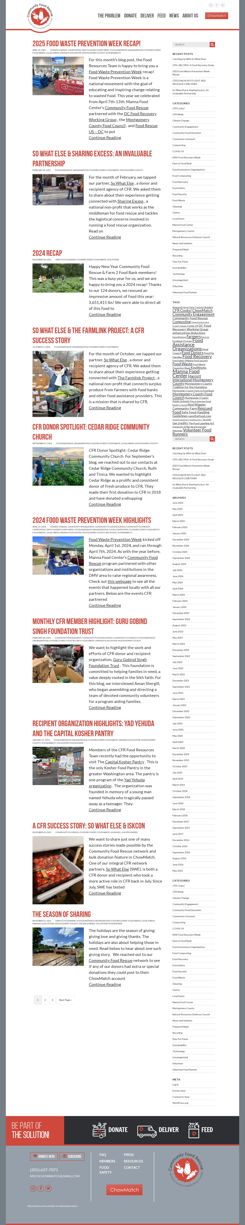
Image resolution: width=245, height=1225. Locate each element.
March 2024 (178, 594)
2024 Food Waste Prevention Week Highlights (91, 520)
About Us (190, 15)
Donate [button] (117, 1129)
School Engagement (180, 420)
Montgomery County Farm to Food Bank (193, 390)
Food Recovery (152, 50)
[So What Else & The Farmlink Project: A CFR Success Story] (58, 383)
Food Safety (152, 529)
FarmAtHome (179, 337)
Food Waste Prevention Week (115, 71)
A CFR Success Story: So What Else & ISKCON (89, 825)
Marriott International (186, 378)
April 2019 (177, 778)
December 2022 (180, 650)
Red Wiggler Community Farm (189, 406)
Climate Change (58, 50)
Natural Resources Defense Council (191, 237)
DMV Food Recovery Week (95, 50)
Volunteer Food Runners (191, 431)
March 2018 (178, 809)
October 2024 (179, 551)
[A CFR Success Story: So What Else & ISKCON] (58, 869)
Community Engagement (81, 526)
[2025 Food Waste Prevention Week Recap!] (58, 75)
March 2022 (178, 674)
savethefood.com (199, 416)
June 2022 (177, 668)
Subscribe (75, 1156)
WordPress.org (180, 1102)
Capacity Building (204, 307)
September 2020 (181, 717)
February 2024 (180, 600)
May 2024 (177, 582)
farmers (193, 336)
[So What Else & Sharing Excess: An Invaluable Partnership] (58, 189)
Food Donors (193, 352)
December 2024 (180, 539)
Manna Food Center (70, 53)
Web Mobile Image (68, 1206)
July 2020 (177, 723)
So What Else (122, 183)
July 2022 (177, 662)
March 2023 (178, 643)
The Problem (109, 15)
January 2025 (179, 533)
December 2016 (180, 840)
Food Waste (38, 53)
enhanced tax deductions (188, 333)
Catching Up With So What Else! (189, 59)
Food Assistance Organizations (127, 50)
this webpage (120, 581)
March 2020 (178, 748)
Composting (74, 50)
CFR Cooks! (178, 108)
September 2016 (181, 852)
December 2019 (180, 754)
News (174, 15)
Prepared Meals (180, 249)
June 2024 (177, 576)
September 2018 (181, 797)
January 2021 (179, 705)
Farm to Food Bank (66, 259)
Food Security (73, 640)
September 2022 (181, 656)
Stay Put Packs (180, 261)
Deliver (147, 15)
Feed (162, 15)
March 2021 (178, 699)
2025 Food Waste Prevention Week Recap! (86, 43)
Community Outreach (138, 526)
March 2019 (178, 784)
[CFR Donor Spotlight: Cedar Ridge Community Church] (58, 466)
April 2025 (177, 514)
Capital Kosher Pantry (124, 761)
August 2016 (179, 858)
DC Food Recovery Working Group (191, 327)
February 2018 (180, 815)
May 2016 (177, 870)
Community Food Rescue (126, 107)
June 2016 (177, 864)
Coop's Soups (179, 326)
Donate (130, 15)
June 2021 (177, 692)
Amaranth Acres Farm (183, 307)
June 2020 (177, 729)
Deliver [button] (168, 1129)
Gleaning (115, 832)
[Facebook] (217, 4)
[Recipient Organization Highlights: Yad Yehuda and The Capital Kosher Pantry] (58, 765)
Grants (176, 212)
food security (201, 360)
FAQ (103, 1155)
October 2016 (179, 846)
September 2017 (181, 827)
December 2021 (180, 680)
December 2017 (180, 821)
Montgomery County (93, 53)
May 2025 (177, 508)
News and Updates (182, 243)
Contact (132, 1167)
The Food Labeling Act (201, 423)
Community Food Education (110, 526)
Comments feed (180, 1096)
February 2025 (180, 527)
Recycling (111, 532)
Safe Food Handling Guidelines (191, 414)
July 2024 (177, 570)
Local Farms (52, 53)
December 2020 (180, 711)
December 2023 (180, 613)
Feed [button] (207, 1129)
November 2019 (180, 760)
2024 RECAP (47, 253)
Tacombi (206, 419)
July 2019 (177, 772)
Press (129, 1155)
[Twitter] (222, 4)
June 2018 (177, 803)
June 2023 (177, 631)
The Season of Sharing (61, 914)
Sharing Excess (131, 201)
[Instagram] (211, 4)
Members (107, 1161)
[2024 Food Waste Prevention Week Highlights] (58, 555)
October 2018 (179, 791)
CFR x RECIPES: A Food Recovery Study (193, 65)
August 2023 (179, 625)
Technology (178, 273)
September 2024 (181, 558)
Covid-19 (192, 325)
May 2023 (177, 637)
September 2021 (181, 686)
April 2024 (177, 588)
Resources (133, 1161)
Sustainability (113, 53)
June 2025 (177, 502)
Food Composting (118, 529)
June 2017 (177, 833)
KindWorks (198, 368)
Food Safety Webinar (183, 360)
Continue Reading (105, 137)
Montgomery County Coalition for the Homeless (192, 385)
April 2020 (177, 741)
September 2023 (181, 619)
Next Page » (65, 999)
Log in (175, 1084)
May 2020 (177, 735)
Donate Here (46, 1156)
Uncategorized (129, 832)
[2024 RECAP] (58, 277)
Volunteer (113, 259)
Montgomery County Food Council (192, 396)
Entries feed (178, 1090)
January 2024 (179, 607)
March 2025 (178, 521)
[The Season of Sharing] (58, 946)
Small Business (195, 420)
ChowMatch (202, 310)
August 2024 (179, 564)
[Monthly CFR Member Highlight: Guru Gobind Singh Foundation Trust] (58, 663)
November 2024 (180, 545)
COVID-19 (178, 151)
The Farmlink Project (136, 377)
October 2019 (179, 766)
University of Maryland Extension (189, 426)
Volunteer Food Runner (70, 743)
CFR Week (178, 114)
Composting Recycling (200, 322)
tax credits (180, 423)
